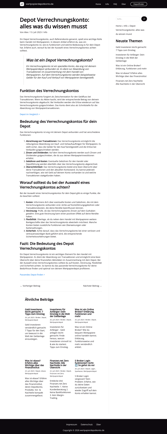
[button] (138, 4)
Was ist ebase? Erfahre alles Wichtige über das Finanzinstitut (34, 364)
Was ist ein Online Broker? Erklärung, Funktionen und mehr (84, 313)
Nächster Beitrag (92, 286)
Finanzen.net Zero (57, 373)
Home (98, 4)
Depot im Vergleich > (30, 114)
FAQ (115, 4)
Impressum (71, 424)
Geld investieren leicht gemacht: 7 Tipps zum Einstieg (35, 311)
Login (93, 369)
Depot (44, 317)
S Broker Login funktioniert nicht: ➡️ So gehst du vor (85, 363)
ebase (43, 371)
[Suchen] (144, 18)
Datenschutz (87, 424)
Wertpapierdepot (31, 320)
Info (107, 4)
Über (124, 4)
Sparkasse (79, 371)
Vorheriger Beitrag (30, 286)
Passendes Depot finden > (32, 274)
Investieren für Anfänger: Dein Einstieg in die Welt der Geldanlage (60, 313)
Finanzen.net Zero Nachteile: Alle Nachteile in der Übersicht (59, 364)
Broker (38, 317)
